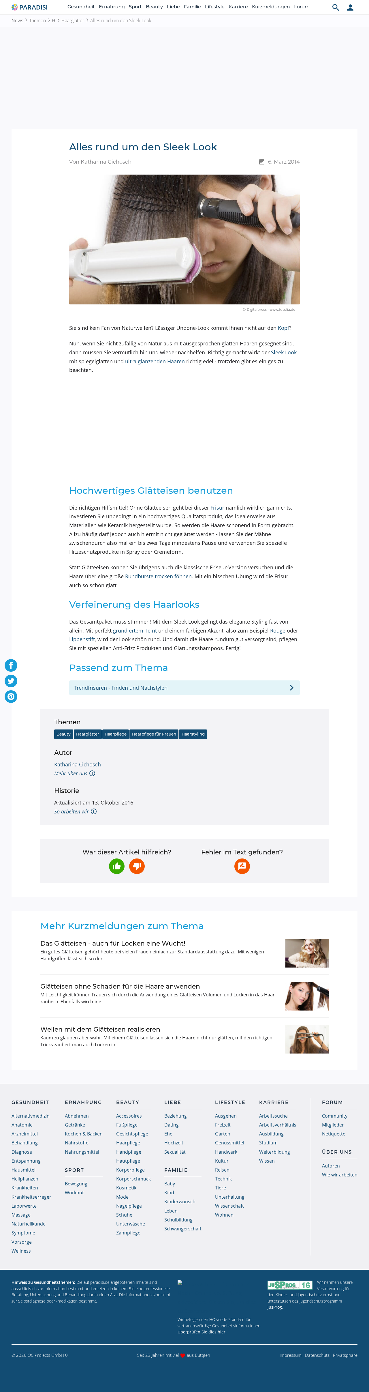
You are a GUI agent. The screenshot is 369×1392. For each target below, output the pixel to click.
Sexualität (175, 1152)
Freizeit (223, 1125)
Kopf (283, 327)
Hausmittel (23, 1170)
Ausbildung (271, 1134)
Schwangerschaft (183, 1229)
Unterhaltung (229, 1197)
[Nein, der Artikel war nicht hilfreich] (137, 866)
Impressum (291, 1355)
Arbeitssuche (273, 1116)
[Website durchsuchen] (336, 7)
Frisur (217, 507)
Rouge (277, 630)
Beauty (154, 7)
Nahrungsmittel (82, 1152)
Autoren (331, 1166)
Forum (302, 7)
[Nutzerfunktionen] (350, 7)
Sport (135, 7)
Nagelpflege (129, 1206)
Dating (171, 1125)
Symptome (23, 1233)
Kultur (222, 1161)
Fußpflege (127, 1125)
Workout (74, 1192)
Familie (192, 7)
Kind (169, 1192)
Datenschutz (317, 1355)
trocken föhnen (173, 576)
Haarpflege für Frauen (154, 734)
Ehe (168, 1134)
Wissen (267, 1161)
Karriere (238, 7)
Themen (37, 20)
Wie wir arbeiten (339, 1175)
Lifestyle (215, 7)
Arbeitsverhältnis (277, 1125)
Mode (122, 1197)
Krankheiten (25, 1188)
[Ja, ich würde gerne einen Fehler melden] (242, 866)
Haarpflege (116, 734)
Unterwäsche (130, 1224)
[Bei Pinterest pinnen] (11, 696)
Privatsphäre (345, 1355)
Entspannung (26, 1161)
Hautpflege (128, 1161)
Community (334, 1116)
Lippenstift (82, 639)
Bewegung (76, 1183)
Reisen (222, 1170)
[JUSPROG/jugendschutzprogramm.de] (290, 1285)
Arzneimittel (25, 1134)
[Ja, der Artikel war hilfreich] (117, 866)
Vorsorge (22, 1242)
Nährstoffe (77, 1143)
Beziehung (175, 1116)
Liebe (173, 7)
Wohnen (224, 1215)
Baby (169, 1183)
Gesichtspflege (132, 1134)
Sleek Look (284, 352)
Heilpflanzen (25, 1179)
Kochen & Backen (84, 1134)
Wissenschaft (229, 1206)
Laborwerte (24, 1206)
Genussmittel (229, 1143)
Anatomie (22, 1125)
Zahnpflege (128, 1233)
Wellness (21, 1251)
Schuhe (124, 1215)
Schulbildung (178, 1220)
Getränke (75, 1125)
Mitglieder (333, 1125)
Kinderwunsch (179, 1201)
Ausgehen (226, 1116)
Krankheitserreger (31, 1197)
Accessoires (129, 1116)
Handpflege (128, 1152)
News (17, 20)
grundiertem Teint (135, 630)
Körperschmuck (133, 1179)
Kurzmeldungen (271, 7)
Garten (222, 1134)
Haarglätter (72, 20)
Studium (268, 1143)
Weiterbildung (274, 1152)
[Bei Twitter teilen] (11, 681)
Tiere (220, 1188)
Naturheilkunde (29, 1224)
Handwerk (226, 1152)
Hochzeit (173, 1143)
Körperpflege (130, 1170)
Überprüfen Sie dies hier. (202, 1332)
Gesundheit (81, 7)
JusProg (275, 1307)
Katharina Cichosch (77, 764)
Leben (171, 1211)
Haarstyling (193, 734)
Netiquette (333, 1134)
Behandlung (25, 1143)
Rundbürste (139, 576)
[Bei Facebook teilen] (11, 665)
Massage (21, 1215)
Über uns (337, 1152)
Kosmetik (126, 1188)
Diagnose (22, 1152)
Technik (223, 1179)
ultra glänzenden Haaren (155, 361)
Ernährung (112, 7)
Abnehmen (77, 1116)
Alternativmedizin (31, 1116)
